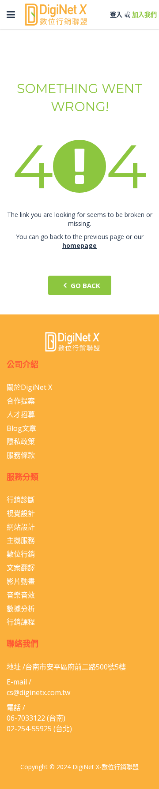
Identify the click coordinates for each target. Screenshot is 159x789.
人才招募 (21, 414)
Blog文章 (21, 428)
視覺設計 (21, 513)
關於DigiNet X (29, 387)
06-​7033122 (26, 718)
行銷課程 (21, 622)
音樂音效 (21, 595)
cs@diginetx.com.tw (38, 692)
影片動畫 (21, 581)
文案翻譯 (21, 567)
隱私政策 (21, 441)
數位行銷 (21, 554)
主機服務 (21, 540)
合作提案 (21, 401)
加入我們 (144, 14)
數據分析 (21, 608)
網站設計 (21, 527)
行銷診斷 (21, 500)
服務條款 (21, 455)
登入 (116, 14)
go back (85, 285)
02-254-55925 (29, 728)
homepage (79, 245)
